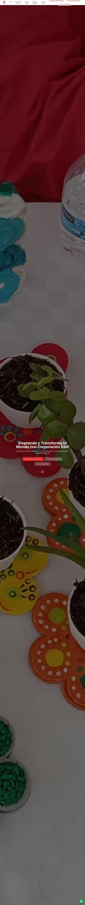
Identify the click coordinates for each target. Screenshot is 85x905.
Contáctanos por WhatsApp (33, 459)
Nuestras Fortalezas (34, 2)
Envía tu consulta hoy (42, 464)
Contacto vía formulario (64, 4)
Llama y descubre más (54, 459)
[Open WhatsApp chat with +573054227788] (81, 901)
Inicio (10, 1)
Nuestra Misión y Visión (17, 2)
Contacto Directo (43, 2)
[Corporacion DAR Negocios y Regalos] (4, 2)
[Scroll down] (42, 471)
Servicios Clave (27, 2)
